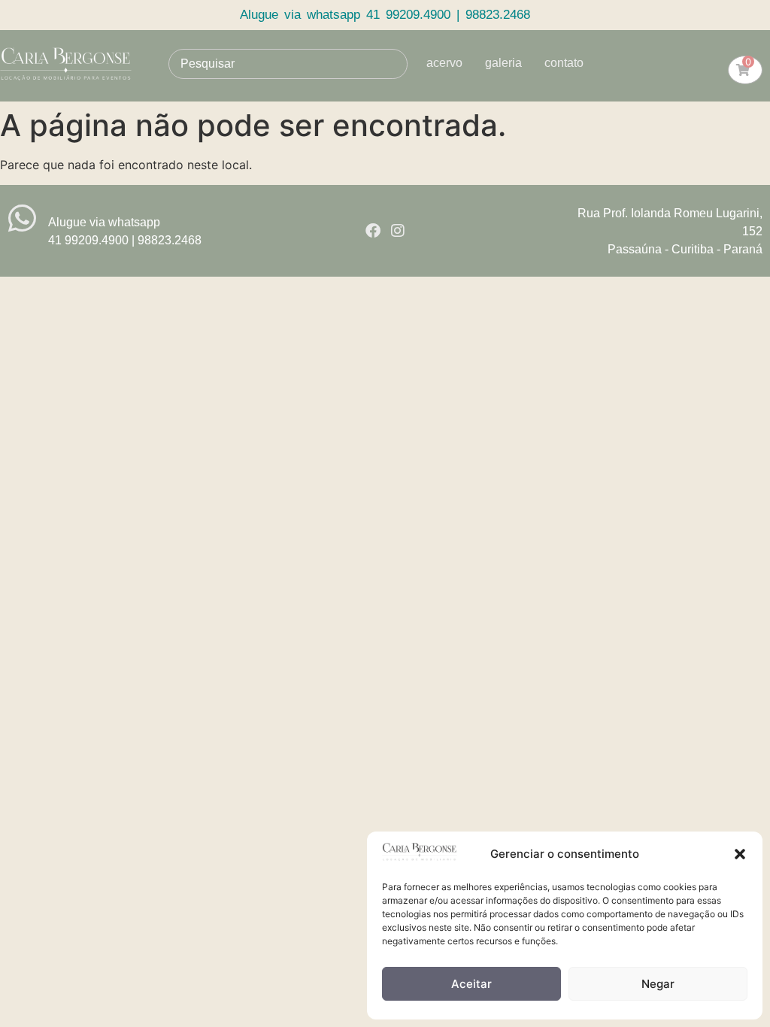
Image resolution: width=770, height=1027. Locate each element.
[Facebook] (372, 230)
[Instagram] (397, 230)
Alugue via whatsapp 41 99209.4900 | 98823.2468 (385, 15)
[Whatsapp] (22, 218)
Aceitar (471, 984)
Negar (658, 984)
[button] (739, 854)
